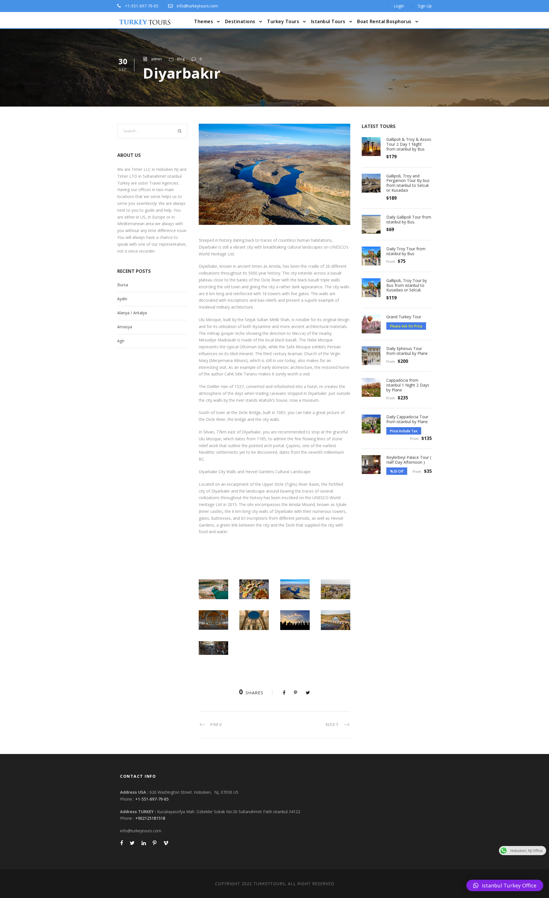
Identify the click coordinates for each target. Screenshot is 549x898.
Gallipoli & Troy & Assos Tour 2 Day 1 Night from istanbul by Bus (408, 144)
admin (156, 58)
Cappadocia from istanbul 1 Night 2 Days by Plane (407, 385)
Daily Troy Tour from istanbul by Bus (405, 251)
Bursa (122, 284)
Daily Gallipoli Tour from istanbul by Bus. (408, 219)
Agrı (120, 340)
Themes (203, 21)
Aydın (122, 298)
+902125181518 (150, 818)
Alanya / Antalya (132, 312)
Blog (180, 58)
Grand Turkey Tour (403, 316)
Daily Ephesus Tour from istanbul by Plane (407, 351)
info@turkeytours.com (197, 6)
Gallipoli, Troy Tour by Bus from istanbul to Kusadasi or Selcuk (406, 285)
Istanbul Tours (328, 21)
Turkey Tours (283, 21)
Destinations (240, 21)
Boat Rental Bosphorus (384, 21)
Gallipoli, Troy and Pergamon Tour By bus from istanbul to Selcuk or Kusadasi (407, 183)
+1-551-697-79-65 (141, 6)
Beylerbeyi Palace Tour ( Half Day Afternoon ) (408, 460)
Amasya (124, 326)
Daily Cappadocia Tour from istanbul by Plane (407, 419)
